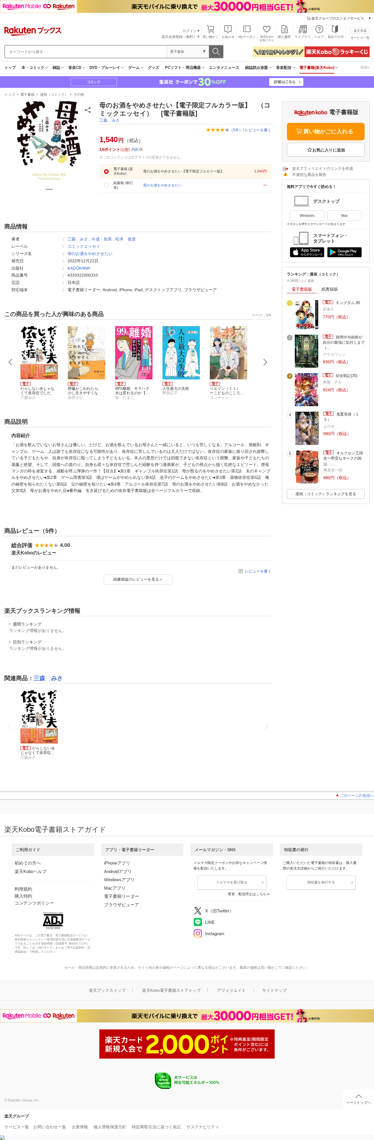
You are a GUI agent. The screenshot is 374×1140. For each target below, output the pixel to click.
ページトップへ (358, 1103)
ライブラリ (303, 37)
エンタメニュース (224, 67)
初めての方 (336, 37)
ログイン (190, 31)
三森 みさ (109, 120)
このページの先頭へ (357, 795)
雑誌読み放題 (256, 67)
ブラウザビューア (121, 904)
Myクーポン (247, 37)
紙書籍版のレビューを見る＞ (138, 579)
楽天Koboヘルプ (30, 871)
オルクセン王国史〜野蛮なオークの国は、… (343, 458)
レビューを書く (258, 130)
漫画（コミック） (54, 94)
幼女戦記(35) (346, 375)
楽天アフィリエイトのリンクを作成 (322, 168)
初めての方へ (28, 862)
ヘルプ (319, 37)
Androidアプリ (118, 871)
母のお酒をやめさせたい (89, 253)
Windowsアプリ (119, 879)
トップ (10, 67)
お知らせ (228, 37)
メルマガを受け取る (231, 882)
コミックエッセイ (83, 246)
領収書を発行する (321, 882)
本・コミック (33, 67)
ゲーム (134, 67)
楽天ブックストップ (107, 990)
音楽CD (74, 67)
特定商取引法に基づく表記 (156, 1127)
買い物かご (210, 37)
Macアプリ (115, 888)
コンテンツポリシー (34, 902)
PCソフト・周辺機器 (183, 67)
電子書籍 (27, 94)
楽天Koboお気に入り (266, 38)
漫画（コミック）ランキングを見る (325, 494)
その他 (79, 94)
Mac (344, 216)
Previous (10, 362)
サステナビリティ (202, 1127)
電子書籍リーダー (121, 896)
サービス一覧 (360, 37)
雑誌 (56, 67)
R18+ (365, 67)
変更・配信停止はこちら (247, 894)
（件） (236, 130)
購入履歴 (284, 37)
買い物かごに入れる (328, 131)
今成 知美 (101, 239)
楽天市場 (360, 30)
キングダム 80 (347, 303)
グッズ (153, 67)
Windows (307, 216)
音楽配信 (283, 67)
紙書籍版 (329, 289)
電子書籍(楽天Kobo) (316, 67)
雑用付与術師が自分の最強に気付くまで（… (344, 342)
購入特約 (23, 895)
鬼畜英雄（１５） (341, 417)
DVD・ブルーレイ (104, 67)
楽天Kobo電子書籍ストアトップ (171, 990)
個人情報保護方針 (110, 1127)
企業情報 (80, 1127)
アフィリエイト (231, 990)
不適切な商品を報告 (309, 174)
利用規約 (23, 888)
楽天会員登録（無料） (179, 37)
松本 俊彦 (125, 239)
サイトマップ (274, 990)
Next (265, 362)
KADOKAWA (78, 268)
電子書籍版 (302, 289)
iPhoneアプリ (117, 862)
